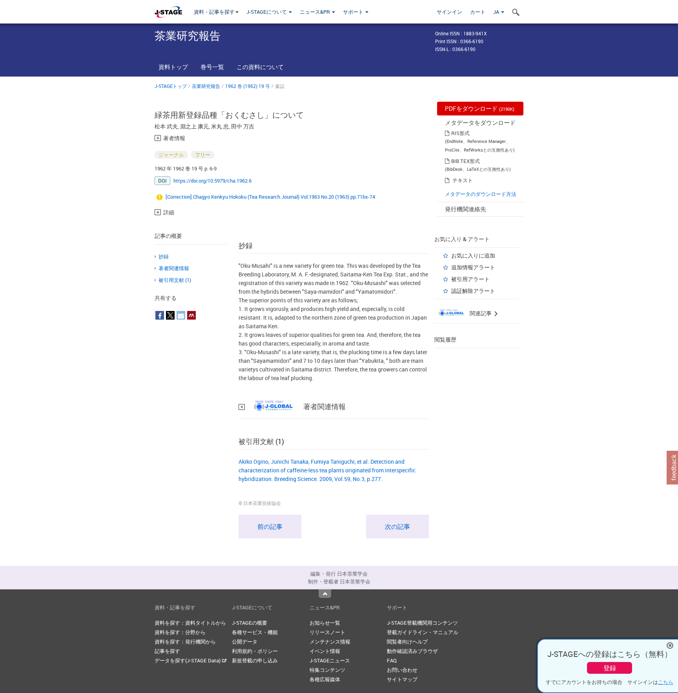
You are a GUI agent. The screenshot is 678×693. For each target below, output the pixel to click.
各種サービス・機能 (255, 632)
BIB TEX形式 (465, 161)
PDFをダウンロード (479, 108)
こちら (665, 682)
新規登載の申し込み (255, 660)
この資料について (260, 67)
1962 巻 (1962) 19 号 (247, 86)
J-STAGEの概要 (249, 622)
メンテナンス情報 (330, 641)
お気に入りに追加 (473, 255)
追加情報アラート (473, 267)
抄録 (164, 256)
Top (325, 593)
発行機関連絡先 (465, 209)
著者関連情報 (174, 268)
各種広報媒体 (325, 679)
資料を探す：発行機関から (185, 641)
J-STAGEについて (267, 11)
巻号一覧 (212, 67)
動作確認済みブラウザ (412, 651)
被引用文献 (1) (175, 279)
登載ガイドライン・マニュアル (422, 632)
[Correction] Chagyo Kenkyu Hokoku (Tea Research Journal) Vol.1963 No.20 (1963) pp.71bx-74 (270, 196)
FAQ (392, 660)
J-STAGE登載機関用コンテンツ (422, 622)
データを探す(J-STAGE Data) (188, 660)
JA (496, 11)
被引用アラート (470, 279)
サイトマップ (402, 679)
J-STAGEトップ (171, 86)
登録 (609, 668)
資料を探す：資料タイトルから (190, 622)
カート (477, 11)
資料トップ (173, 67)
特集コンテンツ (327, 669)
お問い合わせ (402, 669)
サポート (354, 11)
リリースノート (327, 632)
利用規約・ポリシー (255, 651)
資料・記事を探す (214, 11)
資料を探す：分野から (180, 632)
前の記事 (269, 526)
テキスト (462, 180)
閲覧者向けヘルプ (407, 641)
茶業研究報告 (206, 86)
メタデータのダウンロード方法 (480, 193)
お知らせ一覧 (325, 622)
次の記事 (397, 526)
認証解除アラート (473, 290)
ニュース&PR (315, 11)
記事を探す (167, 651)
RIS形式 (460, 133)
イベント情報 (325, 651)
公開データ (244, 641)
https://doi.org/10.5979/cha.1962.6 (212, 180)
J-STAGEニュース (330, 660)
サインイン (449, 11)
